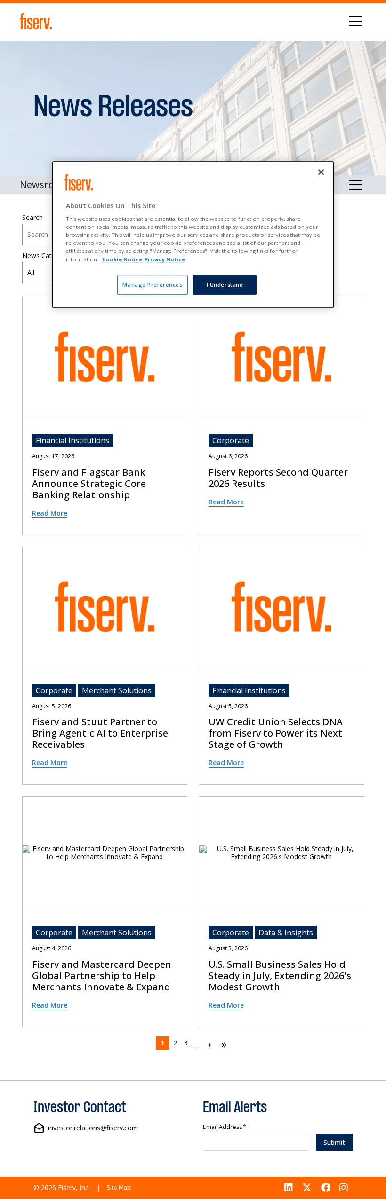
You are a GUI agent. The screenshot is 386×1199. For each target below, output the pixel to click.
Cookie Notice (122, 259)
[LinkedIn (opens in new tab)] (289, 1188)
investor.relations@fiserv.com (93, 1128)
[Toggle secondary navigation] (355, 184)
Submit (334, 1142)
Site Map (119, 1187)
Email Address (224, 1127)
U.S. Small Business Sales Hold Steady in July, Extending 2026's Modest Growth (280, 976)
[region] (193, 234)
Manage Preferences (152, 284)
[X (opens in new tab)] (307, 1188)
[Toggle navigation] (355, 21)
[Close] (321, 172)
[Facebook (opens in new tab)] (325, 1188)
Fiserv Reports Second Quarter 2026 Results (278, 478)
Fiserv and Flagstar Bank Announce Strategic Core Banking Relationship (89, 484)
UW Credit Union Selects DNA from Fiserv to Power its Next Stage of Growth (276, 733)
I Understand (225, 284)
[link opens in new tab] (37, 21)
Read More (49, 513)
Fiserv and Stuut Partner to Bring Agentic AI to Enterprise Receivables (100, 733)
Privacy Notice (165, 259)
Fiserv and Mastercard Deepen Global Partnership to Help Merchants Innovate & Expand (101, 976)
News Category (45, 256)
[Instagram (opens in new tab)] (344, 1188)
